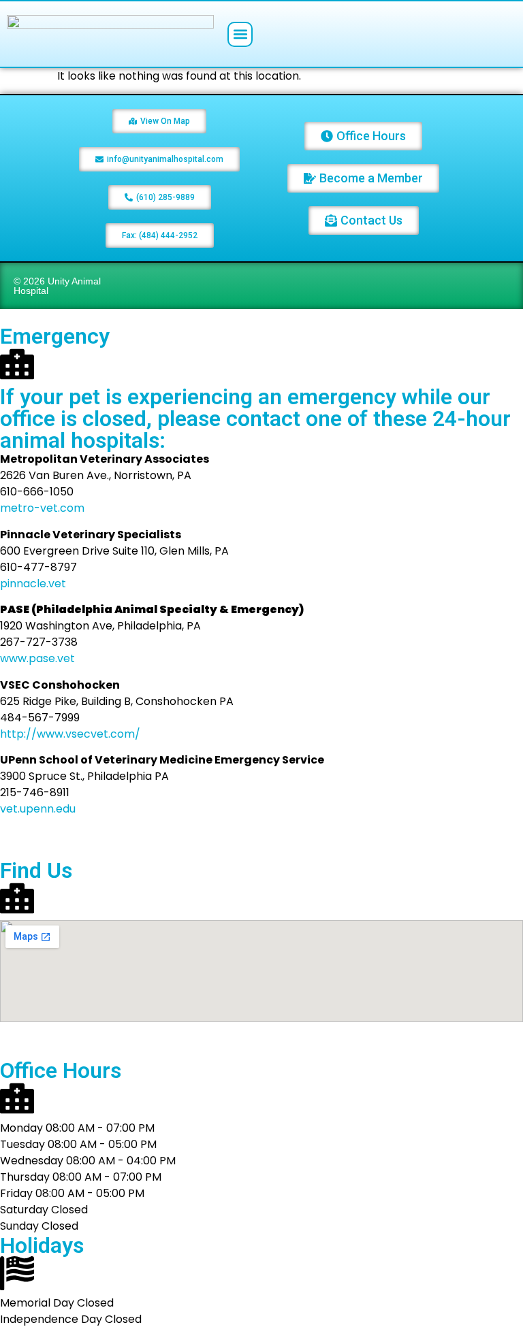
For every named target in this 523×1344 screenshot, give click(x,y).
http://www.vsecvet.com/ (70, 734)
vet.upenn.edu (38, 809)
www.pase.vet (37, 658)
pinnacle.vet (33, 583)
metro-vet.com (42, 508)
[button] (240, 34)
